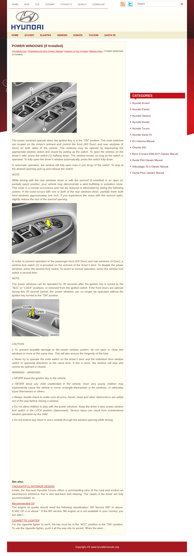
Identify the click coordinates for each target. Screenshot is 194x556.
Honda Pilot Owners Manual (147, 160)
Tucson (93, 35)
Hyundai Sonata (140, 122)
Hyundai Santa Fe (142, 134)
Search (82, 4)
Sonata (78, 35)
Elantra (45, 35)
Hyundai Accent (19, 51)
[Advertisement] (67, 68)
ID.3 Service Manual (143, 141)
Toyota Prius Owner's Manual (148, 173)
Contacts (66, 4)
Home (15, 4)
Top (37, 4)
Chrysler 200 (139, 147)
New (26, 4)
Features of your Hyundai (76, 51)
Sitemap (49, 4)
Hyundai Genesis (141, 115)
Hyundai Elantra (140, 109)
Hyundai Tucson (141, 128)
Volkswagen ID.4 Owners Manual (150, 166)
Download (98, 4)
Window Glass (96, 51)
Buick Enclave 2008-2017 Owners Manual (155, 154)
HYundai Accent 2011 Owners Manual (45, 51)
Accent (29, 35)
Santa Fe (110, 35)
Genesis (62, 35)
